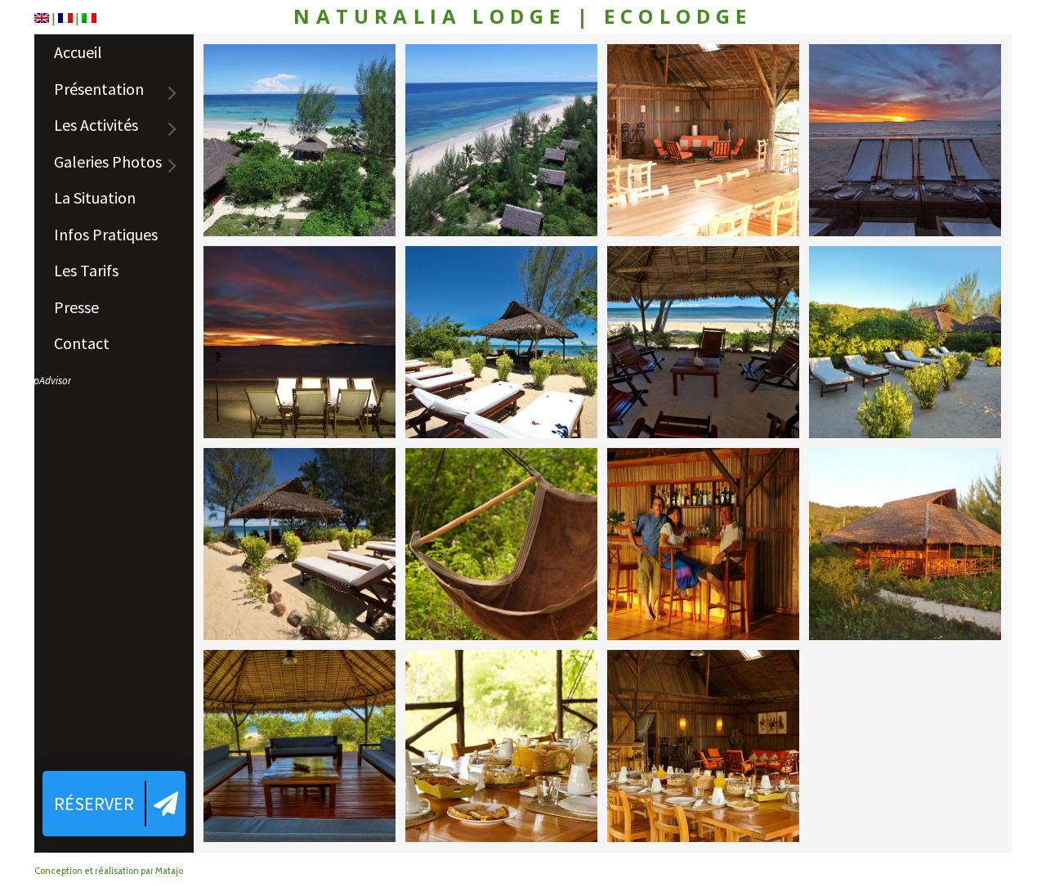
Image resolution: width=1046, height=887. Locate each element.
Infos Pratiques (106, 234)
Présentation (99, 88)
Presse (76, 307)
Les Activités (96, 124)
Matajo (169, 870)
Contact (82, 343)
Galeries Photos (108, 161)
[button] (114, 803)
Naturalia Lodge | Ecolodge (522, 16)
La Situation (95, 197)
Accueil (78, 52)
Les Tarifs (86, 270)
